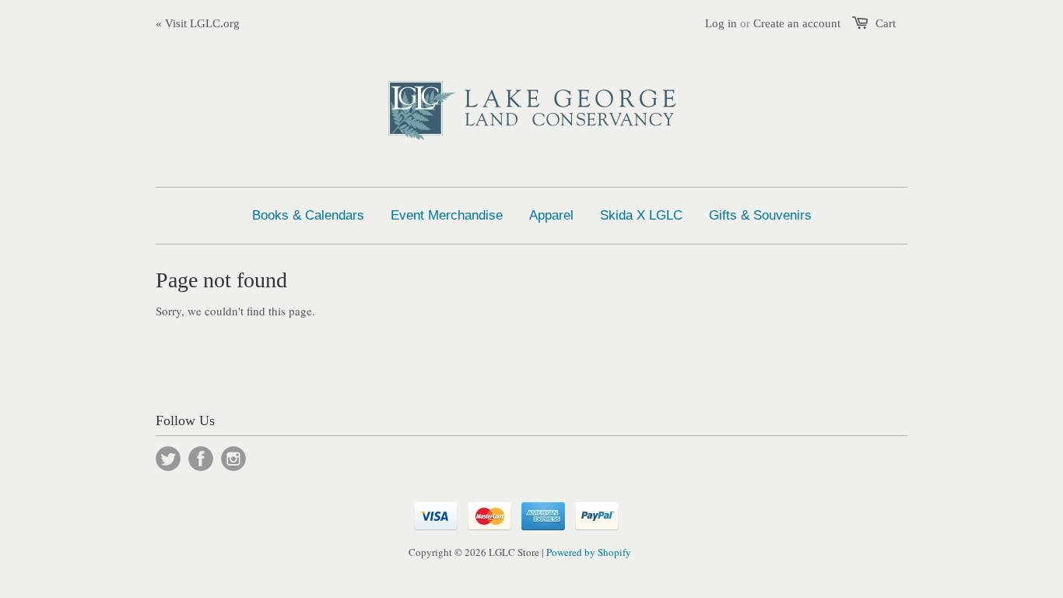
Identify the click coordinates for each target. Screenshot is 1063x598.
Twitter (168, 458)
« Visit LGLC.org (198, 23)
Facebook (200, 458)
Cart (885, 23)
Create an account (796, 23)
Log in (721, 23)
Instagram (233, 458)
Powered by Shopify (588, 552)
